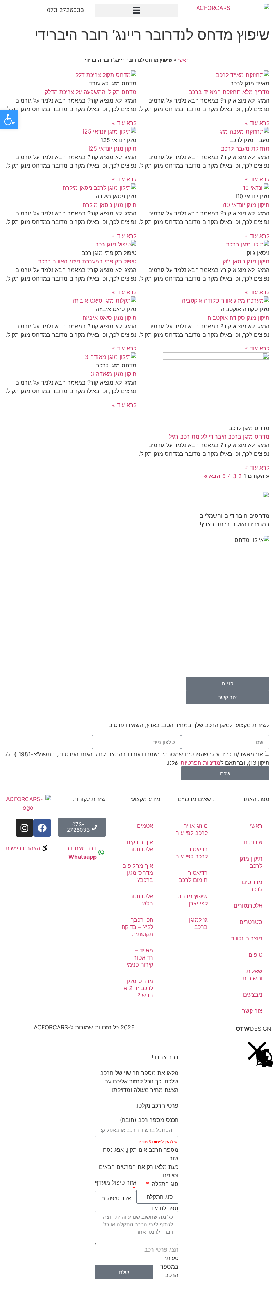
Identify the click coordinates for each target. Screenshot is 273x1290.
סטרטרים (251, 921)
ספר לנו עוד (164, 1208)
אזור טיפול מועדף (115, 1183)
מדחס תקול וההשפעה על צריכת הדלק (90, 91)
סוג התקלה (164, 1184)
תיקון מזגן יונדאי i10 (246, 204)
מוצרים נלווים (246, 938)
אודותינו (253, 842)
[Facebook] (42, 828)
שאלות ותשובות (252, 974)
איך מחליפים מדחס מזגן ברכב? (137, 872)
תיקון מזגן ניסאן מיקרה (109, 204)
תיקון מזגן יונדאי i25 (112, 148)
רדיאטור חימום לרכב (193, 876)
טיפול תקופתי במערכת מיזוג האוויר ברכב (87, 261)
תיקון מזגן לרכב (251, 862)
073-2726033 (65, 10)
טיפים (255, 954)
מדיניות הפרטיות (200, 762)
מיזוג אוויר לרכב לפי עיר (192, 829)
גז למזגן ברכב (198, 923)
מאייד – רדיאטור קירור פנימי (140, 957)
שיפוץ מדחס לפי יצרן (192, 900)
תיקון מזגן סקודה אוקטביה (238, 317)
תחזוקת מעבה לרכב (245, 148)
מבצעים (252, 994)
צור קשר (252, 1010)
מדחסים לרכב (252, 885)
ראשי (183, 60)
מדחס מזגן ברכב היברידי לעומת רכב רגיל (219, 436)
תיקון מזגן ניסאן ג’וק (246, 261)
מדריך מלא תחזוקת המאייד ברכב (229, 91)
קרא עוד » (257, 122)
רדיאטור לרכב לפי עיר (192, 853)
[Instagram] (24, 828)
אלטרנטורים (248, 905)
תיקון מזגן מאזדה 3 (113, 373)
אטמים (145, 825)
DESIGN (253, 1028)
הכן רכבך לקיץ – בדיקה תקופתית (137, 927)
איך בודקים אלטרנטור (140, 846)
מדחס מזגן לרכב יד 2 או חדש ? (137, 988)
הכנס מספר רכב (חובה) (149, 1120)
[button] (136, 10)
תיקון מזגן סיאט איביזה (109, 317)
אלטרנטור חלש (141, 900)
